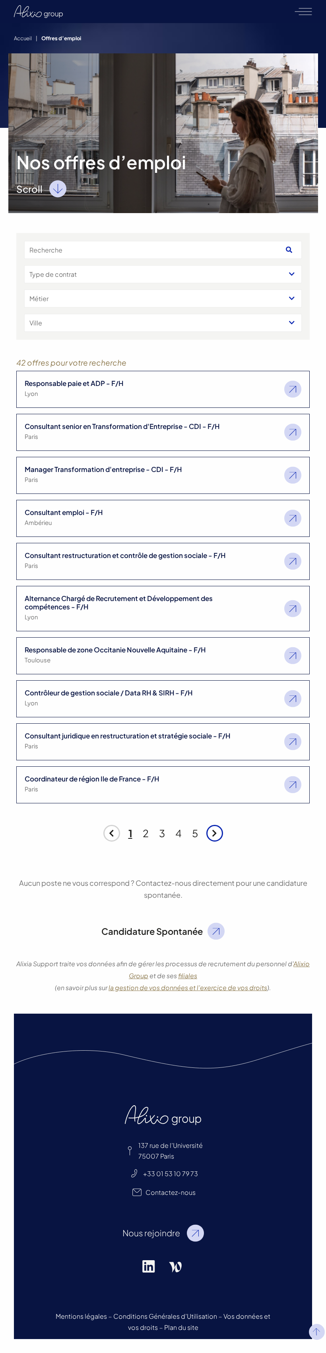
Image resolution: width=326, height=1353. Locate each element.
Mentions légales (81, 1316)
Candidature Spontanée (152, 931)
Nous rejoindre (151, 1233)
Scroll (29, 189)
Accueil (23, 38)
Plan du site (181, 1327)
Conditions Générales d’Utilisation (165, 1316)
